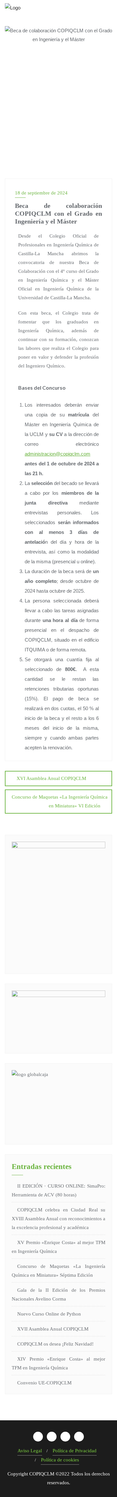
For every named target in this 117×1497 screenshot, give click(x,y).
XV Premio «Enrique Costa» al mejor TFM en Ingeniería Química (58, 1247)
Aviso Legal (30, 1450)
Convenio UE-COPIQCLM (44, 1382)
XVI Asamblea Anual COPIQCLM (51, 778)
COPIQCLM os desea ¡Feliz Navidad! (55, 1344)
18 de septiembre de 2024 (41, 192)
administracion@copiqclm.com (57, 454)
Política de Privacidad (75, 1450)
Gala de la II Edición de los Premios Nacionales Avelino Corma (58, 1294)
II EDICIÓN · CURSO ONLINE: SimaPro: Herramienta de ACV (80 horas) (58, 1190)
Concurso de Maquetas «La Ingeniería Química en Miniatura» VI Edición (60, 801)
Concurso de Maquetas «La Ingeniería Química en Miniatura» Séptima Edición (58, 1271)
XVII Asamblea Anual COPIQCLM (52, 1329)
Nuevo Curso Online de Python (49, 1314)
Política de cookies (60, 1459)
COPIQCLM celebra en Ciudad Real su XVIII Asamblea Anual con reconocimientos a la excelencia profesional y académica (58, 1218)
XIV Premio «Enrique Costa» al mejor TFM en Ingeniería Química (58, 1363)
